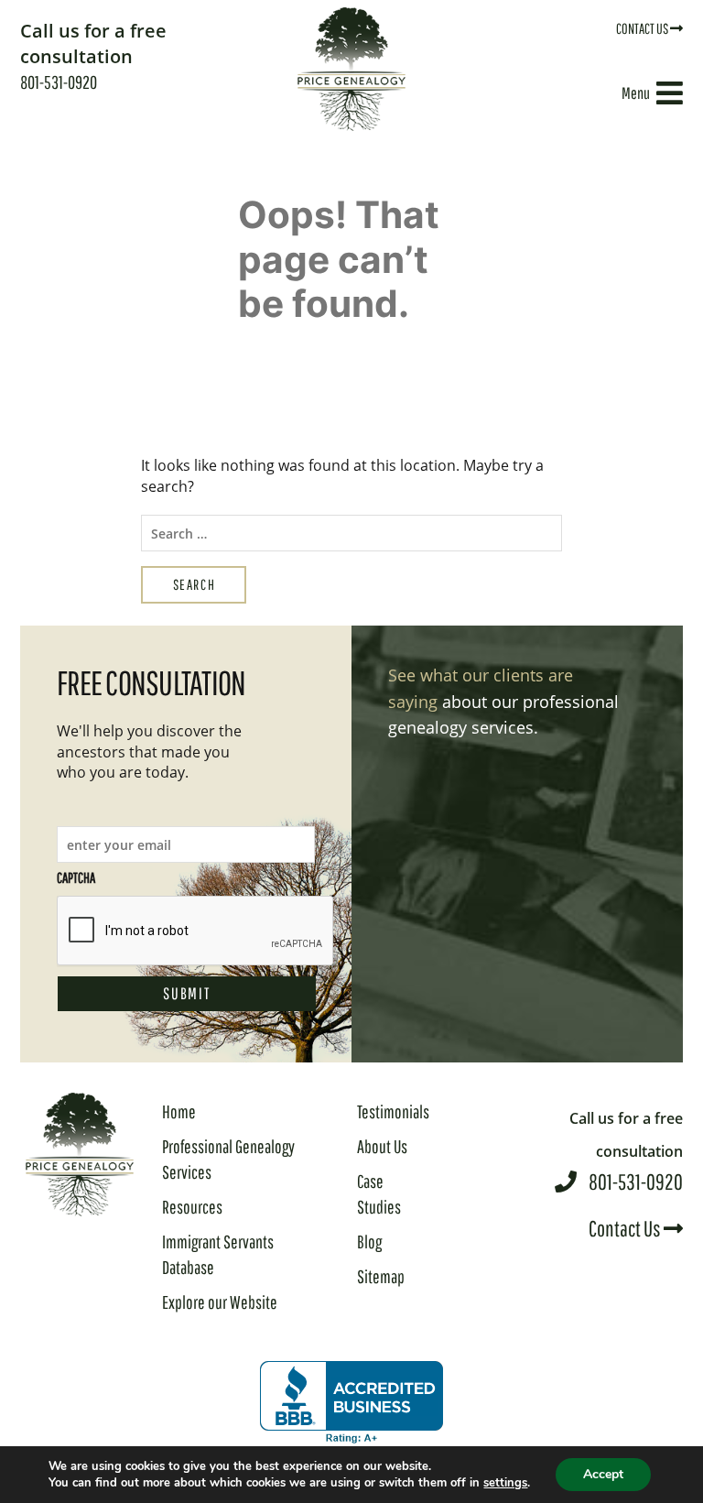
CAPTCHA (76, 877)
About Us (382, 1146)
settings (505, 1483)
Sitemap (381, 1276)
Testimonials (393, 1111)
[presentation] (196, 931)
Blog (369, 1241)
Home (179, 1111)
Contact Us (643, 28)
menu (636, 93)
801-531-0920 (93, 55)
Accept (603, 1474)
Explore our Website (219, 1301)
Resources (192, 1206)
